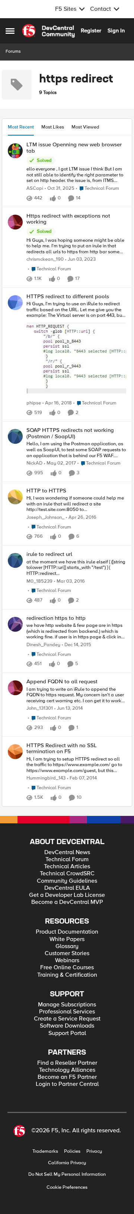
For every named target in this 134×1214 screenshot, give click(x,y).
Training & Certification (67, 975)
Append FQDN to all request (62, 681)
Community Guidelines (67, 881)
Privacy (94, 1151)
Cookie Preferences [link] (67, 1187)
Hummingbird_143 (46, 778)
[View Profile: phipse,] (15, 302)
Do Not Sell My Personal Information (67, 1174)
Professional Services (67, 1011)
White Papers (67, 939)
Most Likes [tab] (52, 127)
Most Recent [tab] (21, 127)
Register (91, 30)
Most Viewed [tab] (85, 127)
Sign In (116, 30)
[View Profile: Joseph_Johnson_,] (15, 496)
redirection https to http (56, 618)
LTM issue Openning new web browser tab (74, 147)
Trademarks (45, 1151)
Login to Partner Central (67, 1084)
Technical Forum (67, 859)
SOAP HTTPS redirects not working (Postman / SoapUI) (70, 433)
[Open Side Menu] (10, 30)
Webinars (67, 960)
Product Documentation (67, 931)
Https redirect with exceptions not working (68, 219)
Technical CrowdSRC (67, 873)
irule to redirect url (49, 554)
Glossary (67, 946)
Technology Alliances (67, 1070)
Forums (13, 51)
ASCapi (34, 188)
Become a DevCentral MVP (67, 902)
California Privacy (67, 1163)
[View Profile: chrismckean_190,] (15, 222)
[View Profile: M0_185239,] (15, 560)
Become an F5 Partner (67, 1077)
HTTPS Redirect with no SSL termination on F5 (61, 748)
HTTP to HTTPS (46, 491)
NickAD (34, 463)
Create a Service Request (67, 1018)
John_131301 (39, 708)
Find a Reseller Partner (67, 1063)
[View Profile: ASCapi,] (15, 150)
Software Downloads (67, 1025)
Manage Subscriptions (67, 1004)
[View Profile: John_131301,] (15, 687)
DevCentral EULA (67, 888)
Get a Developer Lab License (67, 895)
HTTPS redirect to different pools (67, 296)
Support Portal (67, 1033)
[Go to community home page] (48, 30)
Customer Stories (67, 953)
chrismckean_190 (45, 259)
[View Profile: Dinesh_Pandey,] (15, 624)
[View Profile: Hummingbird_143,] (15, 751)
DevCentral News (67, 852)
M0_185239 (39, 581)
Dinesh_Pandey (43, 645)
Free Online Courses (67, 967)
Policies (72, 1151)
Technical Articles (67, 866)
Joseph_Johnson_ (45, 517)
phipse (33, 403)
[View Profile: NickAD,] (15, 436)
